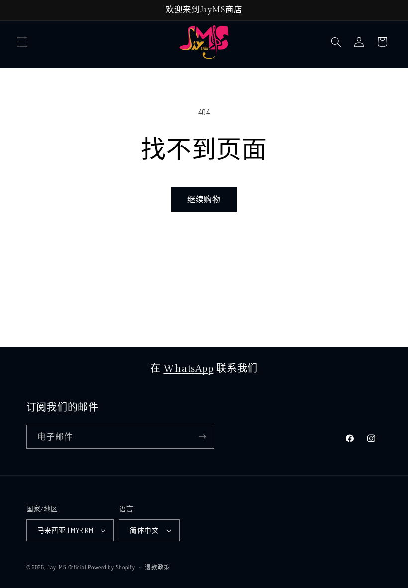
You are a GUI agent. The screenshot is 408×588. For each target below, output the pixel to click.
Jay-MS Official (66, 567)
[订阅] (202, 437)
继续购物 (204, 199)
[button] (21, 41)
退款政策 (157, 567)
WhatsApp (188, 369)
